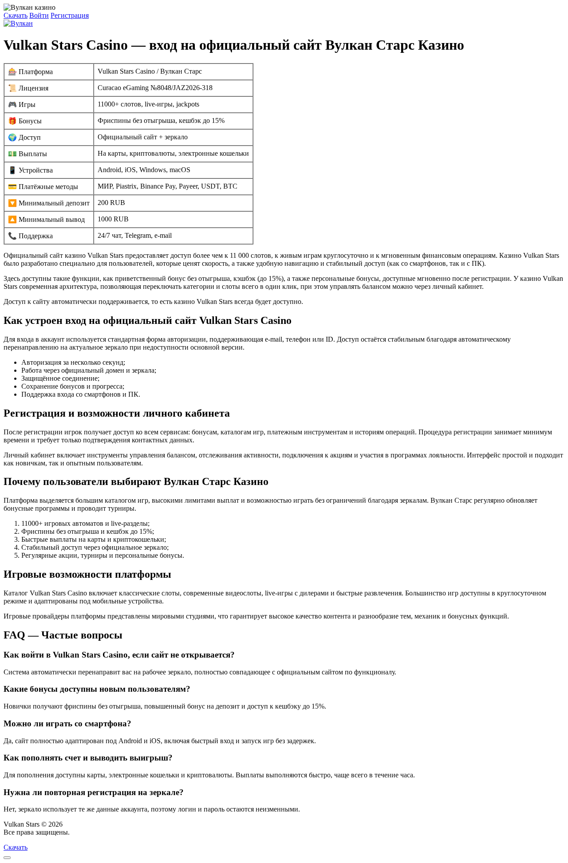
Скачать (16, 15)
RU (76, 832)
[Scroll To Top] (7, 857)
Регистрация (70, 15)
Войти (39, 15)
